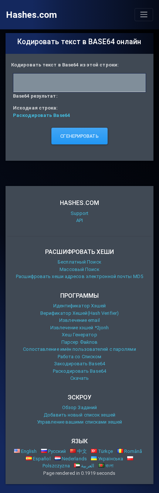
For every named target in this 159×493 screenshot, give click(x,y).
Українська (110, 458)
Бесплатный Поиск (79, 262)
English (28, 451)
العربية (87, 465)
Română (132, 451)
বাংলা (109, 465)
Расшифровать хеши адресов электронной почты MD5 (79, 276)
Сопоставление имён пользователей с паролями (79, 349)
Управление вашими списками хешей (79, 422)
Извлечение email (79, 320)
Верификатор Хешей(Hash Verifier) (79, 313)
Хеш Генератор (79, 334)
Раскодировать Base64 (79, 371)
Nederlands (74, 458)
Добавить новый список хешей (79, 415)
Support (80, 213)
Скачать (79, 378)
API (79, 220)
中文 (81, 451)
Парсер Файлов (79, 342)
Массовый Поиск (79, 269)
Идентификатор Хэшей (79, 305)
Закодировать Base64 (79, 363)
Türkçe (105, 451)
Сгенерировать (79, 136)
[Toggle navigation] (144, 14)
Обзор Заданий (79, 407)
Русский (56, 451)
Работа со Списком (80, 356)
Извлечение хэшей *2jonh (79, 327)
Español (41, 458)
